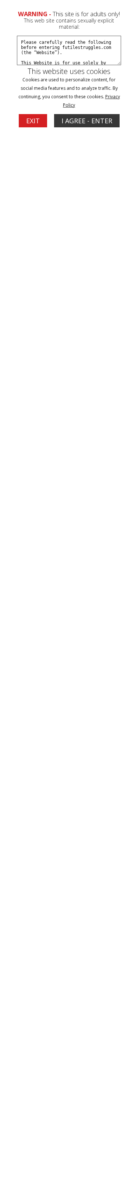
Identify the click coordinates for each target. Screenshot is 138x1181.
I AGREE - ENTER (86, 120)
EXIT (33, 120)
